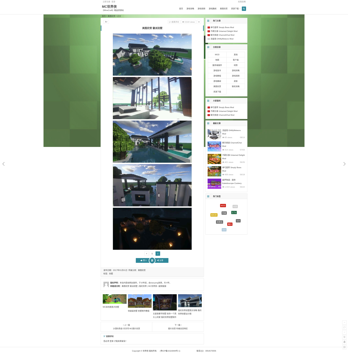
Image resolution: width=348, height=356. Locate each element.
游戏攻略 (190, 8)
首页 (181, 8)
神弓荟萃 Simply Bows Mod (222, 27)
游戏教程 (217, 76)
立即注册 (106, 2)
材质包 (219, 213)
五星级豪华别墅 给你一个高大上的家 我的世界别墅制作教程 (164, 316)
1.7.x (234, 206)
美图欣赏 (224, 8)
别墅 (111, 273)
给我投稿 (242, 2)
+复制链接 (161, 286)
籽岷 (224, 205)
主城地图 (215, 223)
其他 (236, 54)
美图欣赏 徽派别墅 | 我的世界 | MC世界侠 (139, 286)
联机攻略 (236, 86)
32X (238, 216)
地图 (217, 60)
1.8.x (234, 225)
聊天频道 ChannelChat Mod (222, 35)
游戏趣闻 (212, 8)
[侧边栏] (199, 22)
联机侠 (214, 212)
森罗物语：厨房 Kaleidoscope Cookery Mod (232, 183)
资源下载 (235, 8)
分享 (161, 260)
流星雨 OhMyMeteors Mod (222, 39)
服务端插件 (217, 65)
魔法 (230, 214)
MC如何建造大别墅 (111, 307)
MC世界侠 (109, 6)
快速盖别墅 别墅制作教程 (138, 311)
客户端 (236, 60)
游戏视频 (201, 8)
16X (224, 224)
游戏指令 (217, 70)
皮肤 (236, 81)
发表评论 (175, 22)
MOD (217, 54)
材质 (236, 65)
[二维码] (344, 347)
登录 (113, 2)
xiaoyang (154, 283)
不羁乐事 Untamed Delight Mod (224, 31)
